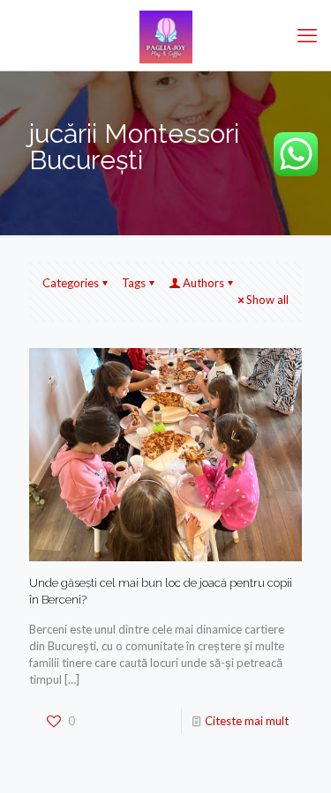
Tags (134, 283)
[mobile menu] (307, 35)
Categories (70, 283)
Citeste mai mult (247, 721)
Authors (203, 283)
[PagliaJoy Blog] (165, 35)
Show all (267, 300)
